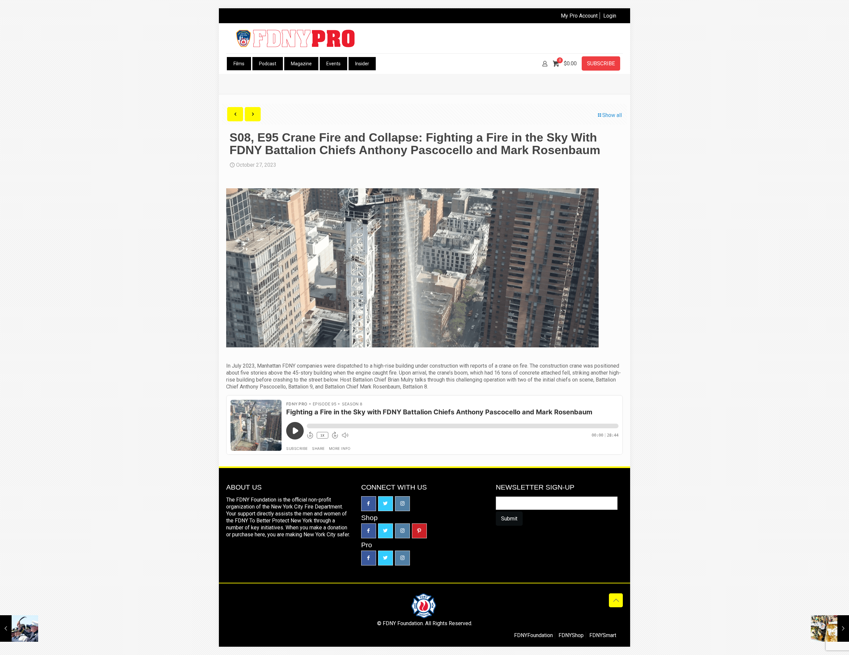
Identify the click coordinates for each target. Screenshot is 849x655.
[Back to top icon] (616, 600)
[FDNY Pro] (295, 38)
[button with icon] (368, 503)
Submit (509, 518)
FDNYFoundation (533, 635)
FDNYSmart (602, 635)
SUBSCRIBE (601, 63)
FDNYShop (571, 635)
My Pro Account (579, 16)
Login (609, 16)
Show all (612, 115)
